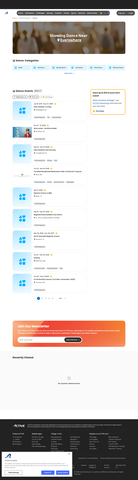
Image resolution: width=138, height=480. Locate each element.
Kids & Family (92, 13)
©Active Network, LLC (83, 472)
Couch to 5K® (36, 439)
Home (15, 18)
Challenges (40, 13)
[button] (33, 97)
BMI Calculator (114, 437)
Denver (91, 444)
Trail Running (74, 444)
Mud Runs (73, 446)
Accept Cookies (63, 472)
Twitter (17, 439)
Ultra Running (75, 442)
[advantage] (101, 13)
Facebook (18, 437)
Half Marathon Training (117, 446)
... (56, 298)
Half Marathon (75, 437)
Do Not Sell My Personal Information (112, 458)
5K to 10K (35, 442)
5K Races (54, 446)
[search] (109, 13)
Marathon (73, 439)
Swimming (74, 449)
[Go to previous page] (34, 298)
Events (20, 13)
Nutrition (81, 13)
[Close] (69, 454)
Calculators (29, 13)
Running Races (56, 437)
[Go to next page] (65, 298)
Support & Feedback (92, 466)
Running (50, 13)
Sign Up (121, 13)
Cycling (53, 442)
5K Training (112, 442)
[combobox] (20, 97)
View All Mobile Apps (39, 446)
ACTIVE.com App (37, 437)
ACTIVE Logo (17, 425)
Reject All (48, 472)
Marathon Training (115, 449)
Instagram (18, 444)
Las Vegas (92, 449)
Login (131, 13)
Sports (73, 13)
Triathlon (58, 13)
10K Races (54, 449)
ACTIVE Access (106, 466)
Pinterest (18, 442)
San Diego (92, 437)
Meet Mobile (36, 444)
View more (68, 73)
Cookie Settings (13, 472)
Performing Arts (24, 18)
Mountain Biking (56, 444)
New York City (94, 442)
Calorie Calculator (115, 439)
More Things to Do (57, 451)
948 (60, 298)
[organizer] (105, 13)
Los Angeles (93, 439)
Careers (83, 465)
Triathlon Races (56, 439)
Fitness (66, 13)
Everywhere (70, 39)
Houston (92, 446)
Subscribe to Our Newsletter (88, 458)
